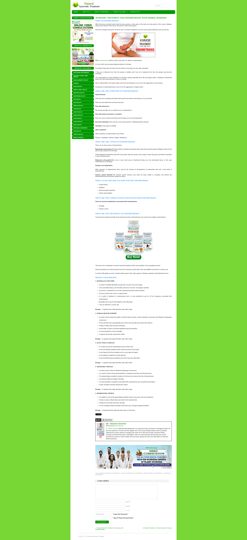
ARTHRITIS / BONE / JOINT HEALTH (80, 76)
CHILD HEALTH (77, 86)
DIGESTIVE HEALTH (78, 93)
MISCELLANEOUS (77, 137)
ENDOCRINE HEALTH (78, 96)
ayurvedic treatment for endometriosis (109, 473)
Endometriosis (139, 473)
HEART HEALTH (77, 112)
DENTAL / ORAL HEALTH (79, 90)
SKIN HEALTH (76, 131)
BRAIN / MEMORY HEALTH (80, 80)
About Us (86, 12)
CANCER (75, 83)
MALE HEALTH (77, 125)
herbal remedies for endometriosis (153, 473)
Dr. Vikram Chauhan (116, 424)
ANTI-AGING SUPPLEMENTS (81, 72)
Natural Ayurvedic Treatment (96, 536)
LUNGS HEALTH (77, 121)
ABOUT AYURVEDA (101, 12)
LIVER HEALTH (77, 118)
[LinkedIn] (103, 432)
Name (128, 502)
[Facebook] (100, 432)
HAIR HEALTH (76, 109)
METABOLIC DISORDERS (80, 128)
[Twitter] (98, 432)
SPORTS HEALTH (77, 134)
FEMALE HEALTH (77, 106)
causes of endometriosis (127, 473)
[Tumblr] (103, 434)
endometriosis (103, 60)
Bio (99, 420)
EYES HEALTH (76, 102)
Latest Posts (108, 420)
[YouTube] (100, 437)
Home (75, 12)
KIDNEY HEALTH (77, 115)
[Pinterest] (100, 434)
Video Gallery (119, 12)
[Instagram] (98, 434)
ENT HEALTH (76, 99)
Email (128, 506)
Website (128, 510)
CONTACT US (135, 12)
